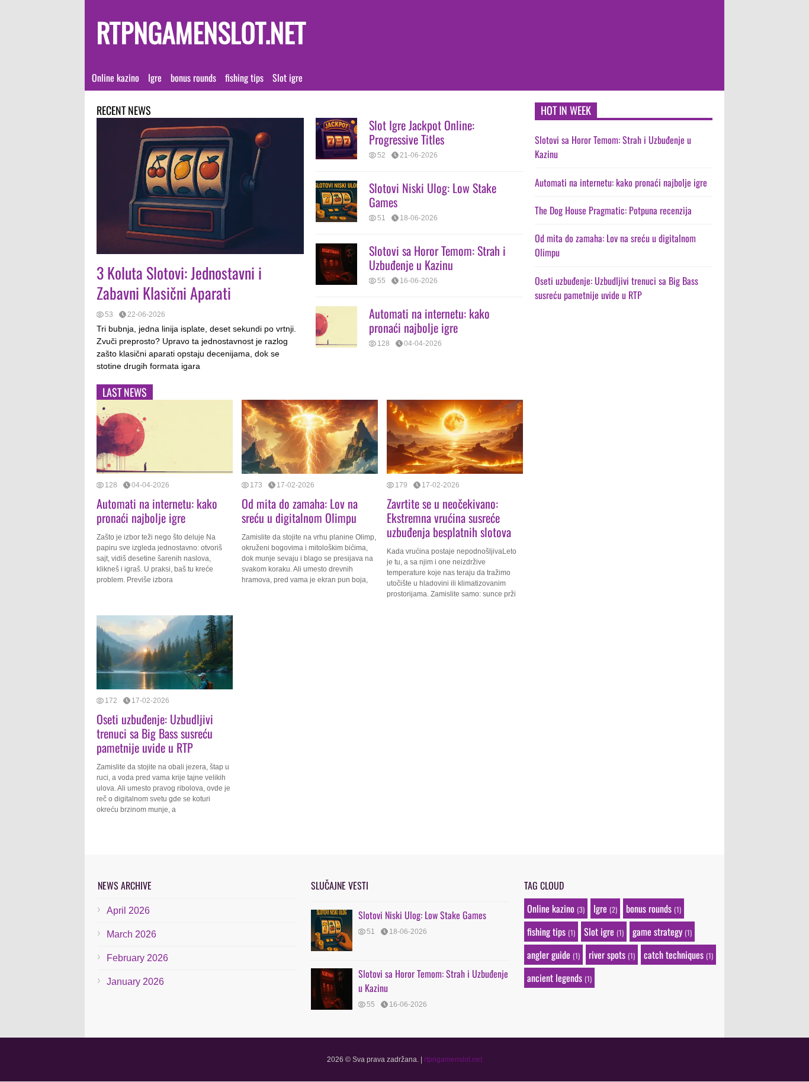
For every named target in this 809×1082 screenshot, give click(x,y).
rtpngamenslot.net (201, 32)
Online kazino (115, 77)
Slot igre (287, 77)
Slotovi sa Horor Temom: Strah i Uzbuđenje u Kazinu (437, 258)
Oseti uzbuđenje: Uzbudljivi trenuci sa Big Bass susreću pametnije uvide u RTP (155, 733)
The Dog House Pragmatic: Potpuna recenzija (613, 210)
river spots (607, 955)
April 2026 (128, 911)
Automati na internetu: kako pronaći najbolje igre (429, 320)
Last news (124, 392)
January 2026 (135, 982)
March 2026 (131, 934)
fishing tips (244, 77)
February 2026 (137, 958)
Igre (155, 77)
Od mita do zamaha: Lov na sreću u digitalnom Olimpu (300, 510)
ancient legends (554, 978)
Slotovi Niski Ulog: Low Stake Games (432, 195)
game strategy (657, 931)
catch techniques (674, 955)
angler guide (548, 955)
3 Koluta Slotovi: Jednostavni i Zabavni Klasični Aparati (179, 282)
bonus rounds (193, 77)
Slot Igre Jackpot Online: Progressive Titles (421, 132)
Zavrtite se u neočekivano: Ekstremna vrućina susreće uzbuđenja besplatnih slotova (449, 518)
